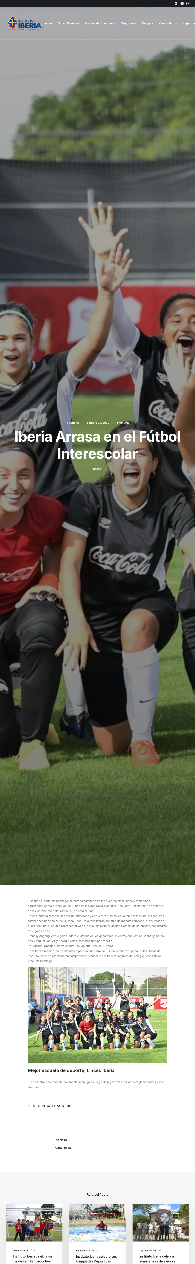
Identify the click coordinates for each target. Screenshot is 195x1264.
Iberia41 (98, 468)
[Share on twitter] (33, 1106)
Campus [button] (147, 23)
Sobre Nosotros (68, 23)
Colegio (48, 1213)
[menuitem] (176, 3)
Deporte (74, 422)
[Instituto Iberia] (25, 23)
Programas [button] (128, 23)
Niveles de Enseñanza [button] (100, 23)
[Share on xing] (63, 1106)
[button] (176, 3)
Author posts (63, 1147)
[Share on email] (68, 1106)
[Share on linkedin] (48, 1106)
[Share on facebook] (28, 1106)
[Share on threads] (38, 1106)
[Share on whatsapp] (53, 1106)
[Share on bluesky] (58, 1106)
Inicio (48, 23)
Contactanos (168, 23)
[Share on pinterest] (43, 1106)
